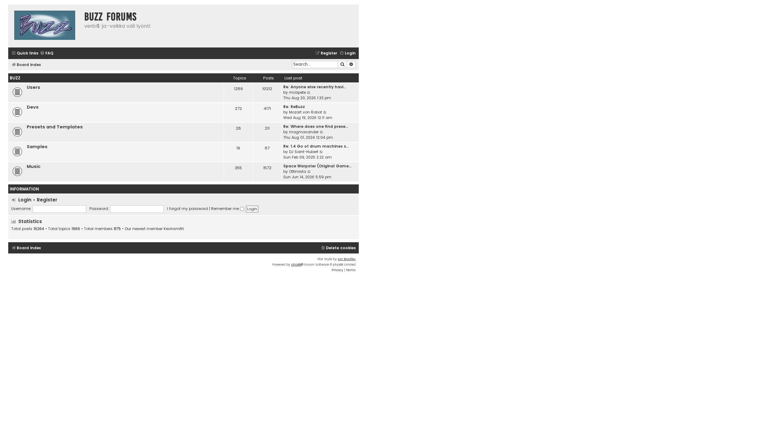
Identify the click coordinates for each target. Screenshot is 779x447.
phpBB (296, 264)
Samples (37, 147)
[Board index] (45, 26)
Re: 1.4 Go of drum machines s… (316, 146)
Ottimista (297, 171)
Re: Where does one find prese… (315, 126)
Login (24, 200)
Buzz (15, 78)
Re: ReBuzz (294, 106)
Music (33, 166)
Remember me (225, 208)
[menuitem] (46, 53)
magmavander (304, 131)
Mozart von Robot (305, 112)
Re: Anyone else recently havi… (314, 86)
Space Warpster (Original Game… (317, 166)
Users (33, 87)
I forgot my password (187, 208)
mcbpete (297, 92)
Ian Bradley (347, 259)
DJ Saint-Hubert (303, 151)
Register (47, 200)
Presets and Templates (55, 127)
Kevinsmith (174, 228)
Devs (33, 107)
